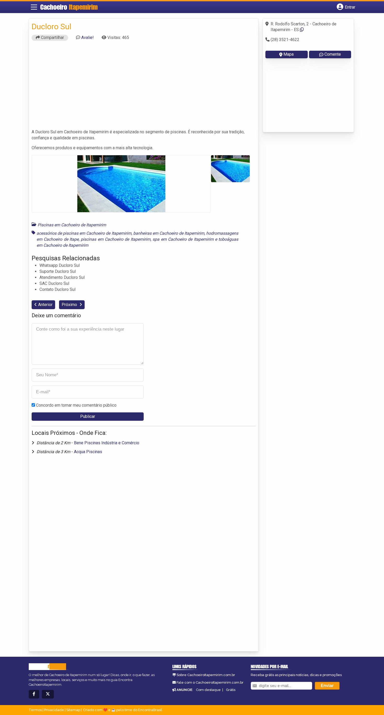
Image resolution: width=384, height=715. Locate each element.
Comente (332, 54)
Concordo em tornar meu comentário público (76, 405)
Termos (35, 710)
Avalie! (87, 37)
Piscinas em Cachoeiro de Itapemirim (72, 224)
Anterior (45, 304)
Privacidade (54, 710)
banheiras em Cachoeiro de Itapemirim (168, 233)
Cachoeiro (69, 7)
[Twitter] (48, 694)
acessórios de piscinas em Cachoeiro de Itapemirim (84, 233)
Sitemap (73, 710)
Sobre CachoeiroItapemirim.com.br (206, 675)
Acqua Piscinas (88, 451)
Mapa (288, 54)
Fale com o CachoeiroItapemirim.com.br (210, 682)
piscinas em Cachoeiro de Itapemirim (115, 239)
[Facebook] (34, 694)
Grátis (230, 690)
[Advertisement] (144, 87)
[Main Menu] (34, 7)
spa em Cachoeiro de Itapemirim (183, 239)
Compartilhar (52, 37)
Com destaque (208, 690)
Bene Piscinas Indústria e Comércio (106, 442)
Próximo (70, 304)
